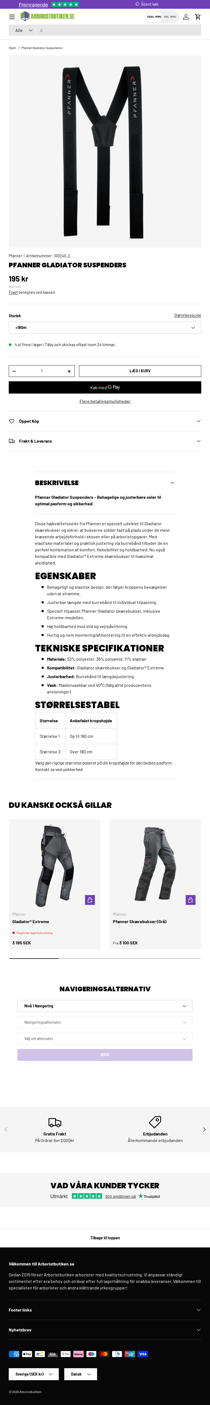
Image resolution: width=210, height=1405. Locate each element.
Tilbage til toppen (105, 1237)
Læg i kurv (140, 370)
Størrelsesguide (187, 315)
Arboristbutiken (30, 1392)
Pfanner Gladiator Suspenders (42, 48)
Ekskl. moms (154, 16)
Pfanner (15, 255)
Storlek (15, 315)
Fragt (13, 292)
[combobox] (105, 30)
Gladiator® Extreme (30, 921)
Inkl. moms (170, 16)
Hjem (12, 48)
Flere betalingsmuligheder (105, 401)
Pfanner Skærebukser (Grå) (140, 921)
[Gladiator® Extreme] (54, 865)
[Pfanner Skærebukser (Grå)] (155, 865)
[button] (198, 17)
